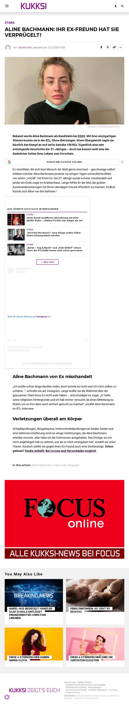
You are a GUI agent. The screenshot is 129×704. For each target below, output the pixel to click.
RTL (48, 140)
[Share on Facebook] (101, 47)
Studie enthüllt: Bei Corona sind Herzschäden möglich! (61, 451)
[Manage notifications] (6, 697)
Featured (60, 465)
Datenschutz (73, 692)
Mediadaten (94, 687)
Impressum (70, 682)
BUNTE (112, 696)
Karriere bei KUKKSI (76, 690)
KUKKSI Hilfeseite (97, 690)
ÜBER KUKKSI (84, 682)
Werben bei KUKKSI (76, 687)
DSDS (81, 136)
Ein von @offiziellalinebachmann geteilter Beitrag (47, 363)
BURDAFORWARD (84, 696)
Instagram (41, 316)
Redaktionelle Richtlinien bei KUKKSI (85, 685)
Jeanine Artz (25, 47)
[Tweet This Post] (108, 47)
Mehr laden (49, 262)
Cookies (113, 690)
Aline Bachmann (42, 465)
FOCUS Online (101, 696)
